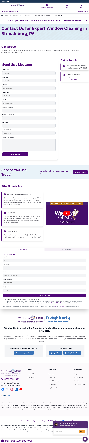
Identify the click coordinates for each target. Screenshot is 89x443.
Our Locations (78, 377)
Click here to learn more (72, 20)
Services (30, 369)
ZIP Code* (5, 84)
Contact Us (52, 384)
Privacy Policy (59, 302)
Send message (15, 154)
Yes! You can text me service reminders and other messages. (22, 299)
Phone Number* (6, 92)
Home (6, 15)
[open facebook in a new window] (2, 390)
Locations (15, 15)
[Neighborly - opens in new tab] (58, 319)
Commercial (67, 249)
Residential (23, 249)
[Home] (2, 15)
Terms (52, 302)
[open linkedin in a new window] (16, 390)
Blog (75, 374)
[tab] (22, 249)
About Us (52, 377)
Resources (78, 369)
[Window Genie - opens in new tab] (30, 319)
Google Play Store (73, 353)
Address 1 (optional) (8, 107)
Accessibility (41, 421)
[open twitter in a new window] (7, 390)
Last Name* (5, 77)
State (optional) (6, 129)
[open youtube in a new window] (20, 390)
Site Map (77, 381)
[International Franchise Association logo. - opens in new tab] (4, 396)
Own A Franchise (54, 381)
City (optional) (6, 122)
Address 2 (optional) (8, 114)
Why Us (51, 374)
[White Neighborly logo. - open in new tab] (5, 1)
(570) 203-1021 (71, 79)
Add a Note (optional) (8, 137)
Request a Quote (80, 172)
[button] (39, 11)
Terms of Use (20, 421)
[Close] (87, 20)
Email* (4, 99)
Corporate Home (79, 384)
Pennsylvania (27, 15)
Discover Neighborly (22, 353)
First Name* (5, 69)
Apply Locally (53, 388)
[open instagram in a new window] (11, 390)
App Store (56, 353)
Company (52, 369)
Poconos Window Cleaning (42, 15)
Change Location (83, 11)
